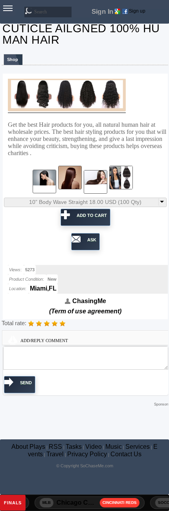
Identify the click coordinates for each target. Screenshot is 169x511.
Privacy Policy (87, 454)
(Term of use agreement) (85, 311)
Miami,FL (43, 288)
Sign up (137, 11)
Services (137, 446)
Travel (55, 454)
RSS (55, 446)
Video (93, 446)
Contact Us (125, 454)
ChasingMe (88, 301)
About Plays (28, 446)
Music (113, 446)
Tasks (74, 446)
